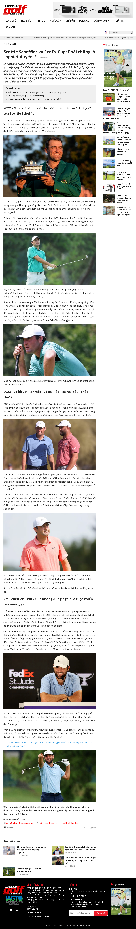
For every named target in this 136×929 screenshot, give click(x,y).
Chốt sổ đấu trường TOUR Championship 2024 (28, 95)
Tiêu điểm (26, 20)
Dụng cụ (84, 20)
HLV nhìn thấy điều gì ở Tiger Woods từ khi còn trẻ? (125, 186)
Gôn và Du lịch (102, 20)
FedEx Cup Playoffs (47, 822)
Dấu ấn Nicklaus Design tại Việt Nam (99, 37)
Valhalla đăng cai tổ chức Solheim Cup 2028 (29, 870)
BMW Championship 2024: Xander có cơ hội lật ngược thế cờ (34, 99)
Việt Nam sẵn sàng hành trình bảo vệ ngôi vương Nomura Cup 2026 (116, 99)
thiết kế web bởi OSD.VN (68, 928)
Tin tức (40, 20)
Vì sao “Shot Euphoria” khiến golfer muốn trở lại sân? (124, 176)
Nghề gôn (55, 20)
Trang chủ (9, 20)
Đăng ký (101, 913)
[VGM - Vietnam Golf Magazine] (15, 8)
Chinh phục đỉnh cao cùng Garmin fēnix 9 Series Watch (124, 199)
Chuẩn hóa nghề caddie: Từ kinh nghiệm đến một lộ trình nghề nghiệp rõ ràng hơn (117, 113)
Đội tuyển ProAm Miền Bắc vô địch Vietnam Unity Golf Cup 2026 (124, 141)
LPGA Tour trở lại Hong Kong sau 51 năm (124, 163)
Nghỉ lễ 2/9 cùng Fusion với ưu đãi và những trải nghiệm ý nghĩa (124, 211)
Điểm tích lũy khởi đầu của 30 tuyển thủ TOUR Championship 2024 (37, 92)
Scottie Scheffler (70, 822)
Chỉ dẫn (70, 20)
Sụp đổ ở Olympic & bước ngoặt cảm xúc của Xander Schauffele (80, 848)
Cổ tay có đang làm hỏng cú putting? (123, 151)
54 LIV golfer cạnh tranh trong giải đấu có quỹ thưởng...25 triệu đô (31, 850)
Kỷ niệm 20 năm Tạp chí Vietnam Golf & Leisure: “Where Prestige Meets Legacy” (45, 37)
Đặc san (10, 26)
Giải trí (120, 20)
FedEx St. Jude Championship (19, 822)
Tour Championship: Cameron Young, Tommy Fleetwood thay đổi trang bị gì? (117, 128)
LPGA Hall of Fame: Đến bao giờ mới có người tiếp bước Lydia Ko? (80, 860)
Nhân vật (9, 44)
